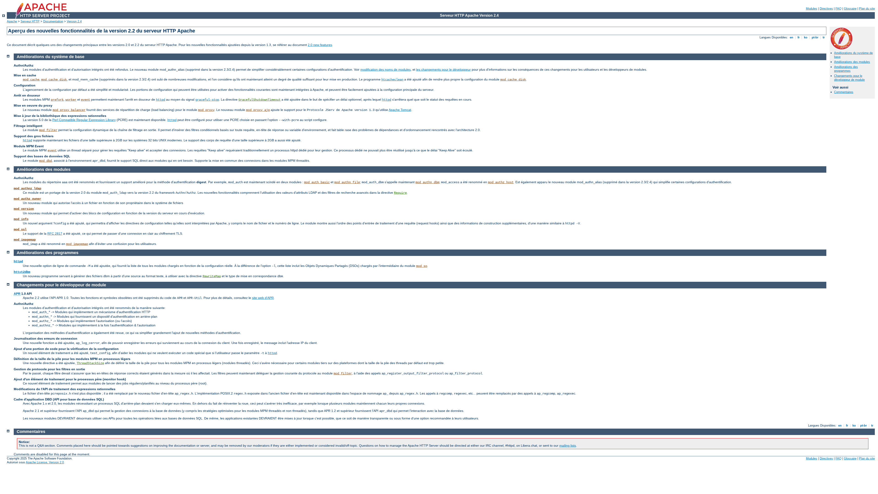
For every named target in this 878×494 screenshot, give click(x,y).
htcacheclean (392, 79)
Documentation (53, 21)
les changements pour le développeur (443, 69)
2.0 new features (320, 45)
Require (400, 193)
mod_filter (48, 130)
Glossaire (850, 8)
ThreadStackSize (90, 363)
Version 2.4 (74, 21)
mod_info (21, 219)
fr (798, 37)
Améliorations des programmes (846, 68)
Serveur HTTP (30, 21)
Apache (12, 21)
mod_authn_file (347, 182)
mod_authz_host (501, 182)
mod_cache (31, 79)
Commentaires (843, 92)
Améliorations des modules (852, 62)
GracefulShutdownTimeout (259, 100)
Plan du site (867, 8)
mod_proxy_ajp (258, 110)
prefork (57, 100)
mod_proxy (206, 110)
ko (805, 37)
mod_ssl (20, 229)
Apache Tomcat (400, 110)
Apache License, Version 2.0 (45, 462)
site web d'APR (263, 298)
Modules (811, 8)
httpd (160, 100)
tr (824, 37)
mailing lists (567, 445)
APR (17, 293)
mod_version (24, 209)
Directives (826, 8)
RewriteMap (212, 276)
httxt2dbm (22, 272)
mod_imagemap (25, 240)
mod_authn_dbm (427, 182)
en (791, 37)
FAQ (838, 8)
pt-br (815, 37)
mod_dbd (45, 161)
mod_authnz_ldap (27, 188)
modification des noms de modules (385, 69)
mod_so (421, 266)
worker (70, 100)
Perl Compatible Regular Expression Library (84, 120)
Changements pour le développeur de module (849, 77)
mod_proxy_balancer (69, 110)
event (85, 100)
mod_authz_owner (27, 199)
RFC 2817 (54, 233)
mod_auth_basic (317, 182)
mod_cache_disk (54, 79)
